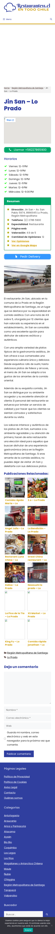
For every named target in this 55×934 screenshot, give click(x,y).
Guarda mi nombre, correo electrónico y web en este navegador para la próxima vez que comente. (28, 738)
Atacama (9, 831)
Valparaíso (10, 895)
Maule (7, 869)
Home (7, 88)
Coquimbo (10, 847)
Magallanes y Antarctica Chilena (23, 863)
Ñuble (7, 874)
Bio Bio (8, 842)
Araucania (10, 821)
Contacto (9, 792)
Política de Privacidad (17, 776)
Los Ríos (9, 858)
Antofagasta (11, 815)
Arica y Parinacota (15, 826)
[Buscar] (47, 914)
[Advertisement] (27, 53)
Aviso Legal (10, 787)
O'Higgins (9, 879)
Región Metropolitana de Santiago (27, 88)
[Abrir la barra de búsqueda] (51, 19)
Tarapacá (10, 890)
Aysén (7, 836)
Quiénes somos (13, 798)
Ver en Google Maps (24, 245)
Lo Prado (12, 657)
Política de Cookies (15, 782)
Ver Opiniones (20, 241)
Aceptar (28, 930)
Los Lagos (10, 853)
